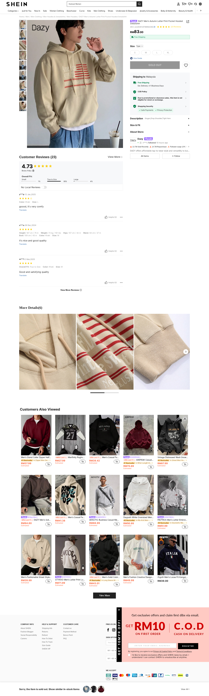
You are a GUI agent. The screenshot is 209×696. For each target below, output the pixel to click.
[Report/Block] (121, 217)
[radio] (134, 52)
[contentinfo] (148, 677)
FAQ (65, 639)
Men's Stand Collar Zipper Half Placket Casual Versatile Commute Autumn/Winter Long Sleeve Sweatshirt (36, 457)
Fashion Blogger (27, 632)
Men (27, 17)
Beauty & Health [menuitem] (186, 11)
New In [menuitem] (37, 11)
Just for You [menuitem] (26, 11)
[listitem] (36, 442)
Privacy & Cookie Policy (162, 651)
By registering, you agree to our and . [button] (160, 651)
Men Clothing (36, 17)
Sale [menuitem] (45, 11)
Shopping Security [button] (145, 106)
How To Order (47, 639)
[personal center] (178, 4)
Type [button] (138, 46)
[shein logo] (16, 4)
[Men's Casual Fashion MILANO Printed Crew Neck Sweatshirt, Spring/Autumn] (104, 435)
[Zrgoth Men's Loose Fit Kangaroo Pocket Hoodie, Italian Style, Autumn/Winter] (173, 555)
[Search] (139, 4)
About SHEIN (26, 628)
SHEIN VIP (46, 649)
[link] (184, 4)
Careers (24, 639)
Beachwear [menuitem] (71, 11)
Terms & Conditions (184, 651)
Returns (45, 632)
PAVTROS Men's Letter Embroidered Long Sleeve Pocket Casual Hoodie (173, 520)
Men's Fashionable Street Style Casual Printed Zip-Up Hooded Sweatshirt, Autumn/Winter (36, 577)
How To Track (47, 642)
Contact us (67, 628)
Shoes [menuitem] (110, 11)
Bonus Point (68, 635)
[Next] (185, 351)
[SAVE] (186, 65)
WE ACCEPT (111, 670)
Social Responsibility (29, 635)
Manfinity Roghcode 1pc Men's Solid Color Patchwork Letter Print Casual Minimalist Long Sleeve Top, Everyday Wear (70, 457)
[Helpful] (106, 217)
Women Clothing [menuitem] (57, 11)
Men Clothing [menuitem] (99, 11)
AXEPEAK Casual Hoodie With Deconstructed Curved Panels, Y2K (139, 460)
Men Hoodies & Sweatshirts (54, 17)
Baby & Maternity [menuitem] (168, 11)
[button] (195, 4)
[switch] (44, 187)
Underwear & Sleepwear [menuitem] (126, 11)
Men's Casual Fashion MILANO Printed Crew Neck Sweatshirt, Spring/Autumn (105, 457)
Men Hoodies (72, 17)
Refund (45, 635)
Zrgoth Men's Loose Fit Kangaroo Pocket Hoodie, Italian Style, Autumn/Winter (173, 577)
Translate (23, 210)
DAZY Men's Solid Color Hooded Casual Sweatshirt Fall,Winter (36, 520)
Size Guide (46, 645)
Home (21, 17)
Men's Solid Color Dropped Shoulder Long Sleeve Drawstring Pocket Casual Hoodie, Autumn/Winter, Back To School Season (105, 577)
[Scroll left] (197, 11)
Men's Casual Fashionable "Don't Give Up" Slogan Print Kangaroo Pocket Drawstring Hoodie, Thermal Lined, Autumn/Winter (70, 517)
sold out (155, 65)
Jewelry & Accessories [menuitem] (149, 11)
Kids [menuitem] (89, 11)
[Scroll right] (201, 11)
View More (104, 595)
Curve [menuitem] (81, 11)
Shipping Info (47, 628)
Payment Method (69, 632)
